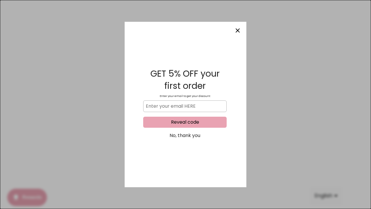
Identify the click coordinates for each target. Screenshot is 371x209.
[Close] (238, 30)
